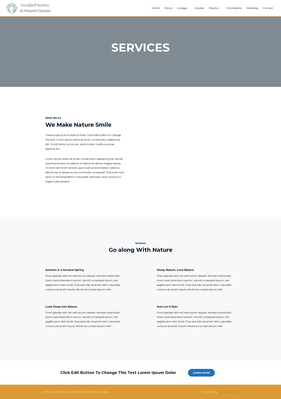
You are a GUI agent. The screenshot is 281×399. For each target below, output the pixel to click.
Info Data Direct (228, 391)
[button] (201, 373)
